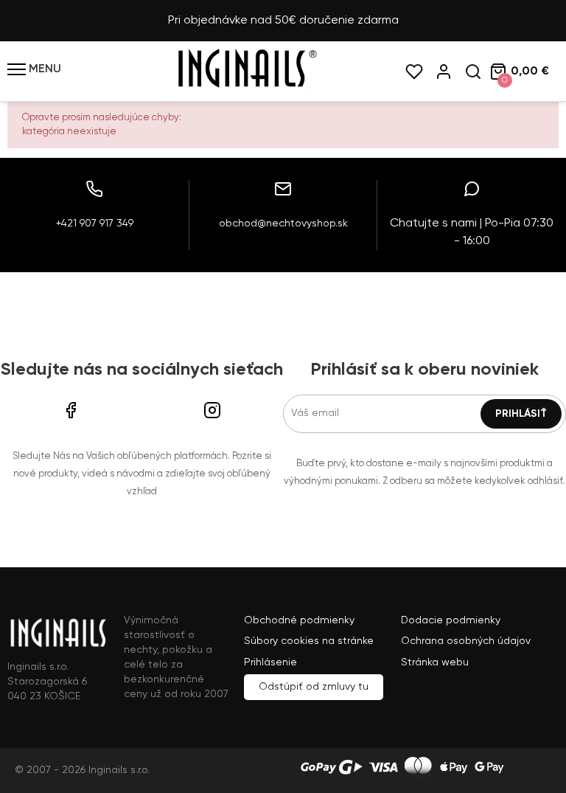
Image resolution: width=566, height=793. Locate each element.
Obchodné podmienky (299, 620)
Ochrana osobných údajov (466, 641)
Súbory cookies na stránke (309, 641)
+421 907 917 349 (94, 223)
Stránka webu (435, 662)
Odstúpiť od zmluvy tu (313, 687)
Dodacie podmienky (450, 620)
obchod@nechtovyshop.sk (283, 223)
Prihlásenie (270, 662)
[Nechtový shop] (246, 85)
